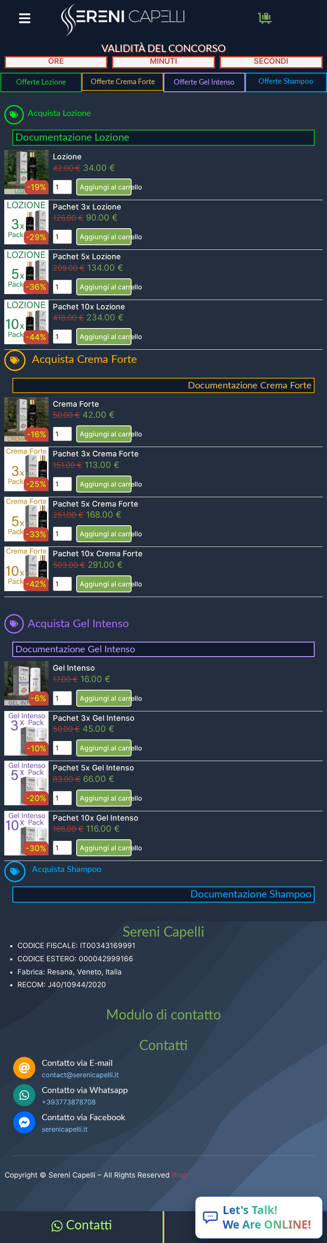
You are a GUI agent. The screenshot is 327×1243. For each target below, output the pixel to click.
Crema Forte (76, 403)
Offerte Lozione (41, 82)
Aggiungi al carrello (106, 187)
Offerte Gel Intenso (204, 82)
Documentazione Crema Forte (250, 385)
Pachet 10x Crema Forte (98, 553)
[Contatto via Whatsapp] (24, 1095)
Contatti (89, 1225)
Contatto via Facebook (83, 1117)
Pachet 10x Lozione (89, 306)
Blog (179, 1175)
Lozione (67, 156)
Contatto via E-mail (77, 1063)
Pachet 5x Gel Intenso (93, 767)
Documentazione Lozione (72, 138)
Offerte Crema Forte (123, 81)
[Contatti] (57, 1226)
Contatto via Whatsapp (85, 1090)
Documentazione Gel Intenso (75, 649)
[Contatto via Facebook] (24, 1122)
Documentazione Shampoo (251, 894)
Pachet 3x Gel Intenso (94, 718)
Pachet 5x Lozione (87, 256)
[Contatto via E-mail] (24, 1068)
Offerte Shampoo (285, 81)
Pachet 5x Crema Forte (95, 503)
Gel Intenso (74, 667)
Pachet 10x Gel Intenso (95, 817)
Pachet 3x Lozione (87, 206)
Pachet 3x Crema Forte (96, 453)
